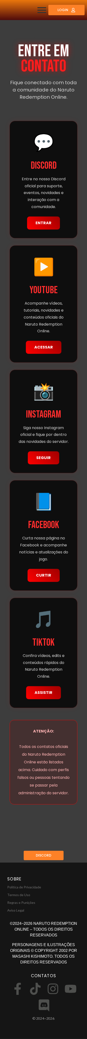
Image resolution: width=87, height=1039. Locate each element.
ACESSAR (43, 347)
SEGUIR (43, 457)
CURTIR (43, 575)
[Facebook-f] (18, 990)
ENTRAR (43, 223)
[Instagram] (53, 990)
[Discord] (44, 1006)
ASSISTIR (43, 692)
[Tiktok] (35, 990)
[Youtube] (71, 990)
